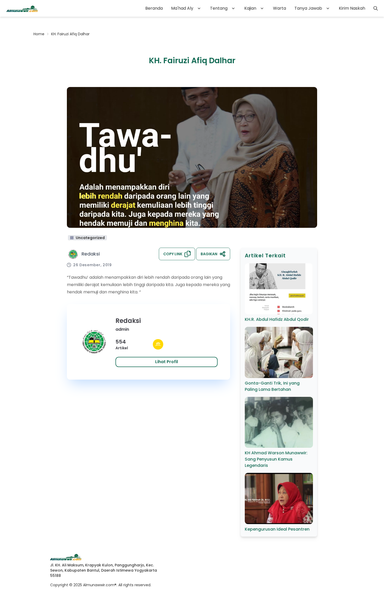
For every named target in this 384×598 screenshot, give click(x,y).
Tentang (219, 8)
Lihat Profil (166, 362)
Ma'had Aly (182, 8)
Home (38, 34)
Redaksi (91, 254)
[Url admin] (158, 344)
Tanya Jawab (308, 8)
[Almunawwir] (22, 8)
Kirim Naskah (352, 8)
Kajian (250, 8)
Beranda (154, 8)
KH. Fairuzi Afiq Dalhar (70, 34)
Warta (279, 8)
